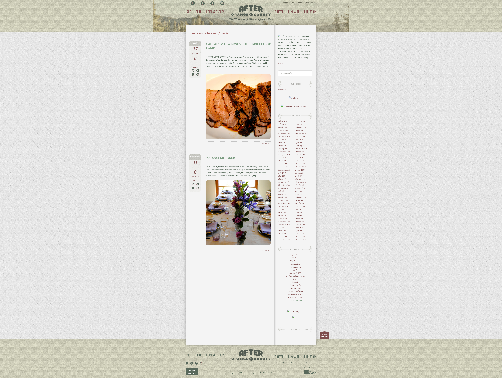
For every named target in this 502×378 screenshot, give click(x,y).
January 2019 (283, 148)
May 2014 (282, 230)
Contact (300, 2)
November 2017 (284, 166)
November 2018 (284, 151)
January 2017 (283, 182)
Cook (199, 12)
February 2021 (283, 121)
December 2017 (301, 163)
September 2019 (284, 136)
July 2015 (282, 209)
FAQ (292, 2)
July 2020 (282, 124)
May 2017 (282, 176)
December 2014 (301, 218)
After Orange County (251, 13)
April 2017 (299, 176)
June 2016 (299, 191)
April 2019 (299, 142)
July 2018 (282, 157)
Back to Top (324, 335)
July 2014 (282, 227)
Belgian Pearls (295, 254)
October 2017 (300, 166)
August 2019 (300, 136)
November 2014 (284, 221)
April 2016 (299, 194)
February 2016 (300, 197)
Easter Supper (195, 156)
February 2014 (300, 233)
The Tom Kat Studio (295, 297)
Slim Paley (295, 282)
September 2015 (284, 206)
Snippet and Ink (295, 285)
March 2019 (282, 145)
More (280, 63)
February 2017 (300, 179)
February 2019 (300, 145)
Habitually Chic (295, 273)
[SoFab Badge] (293, 311)
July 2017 (282, 173)
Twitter (212, 3)
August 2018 (300, 154)
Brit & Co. (295, 257)
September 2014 (284, 224)
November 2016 (284, 185)
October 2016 (300, 185)
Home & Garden (215, 12)
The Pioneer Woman (295, 294)
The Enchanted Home (295, 291)
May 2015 (282, 212)
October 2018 (300, 151)
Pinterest (203, 3)
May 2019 (282, 142)
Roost (295, 279)
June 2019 (299, 139)
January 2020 (283, 130)
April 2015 (299, 212)
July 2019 (282, 139)
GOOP (295, 270)
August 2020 (300, 121)
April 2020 (299, 124)
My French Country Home (295, 276)
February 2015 (300, 215)
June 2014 (299, 227)
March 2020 (282, 127)
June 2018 (299, 157)
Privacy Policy (311, 363)
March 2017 (282, 179)
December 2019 (301, 130)
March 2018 (282, 160)
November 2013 (284, 239)
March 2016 (282, 197)
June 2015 (299, 209)
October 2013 (300, 239)
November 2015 (284, 203)
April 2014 (299, 230)
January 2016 (283, 200)
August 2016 (300, 188)
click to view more (295, 300)
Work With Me (310, 2)
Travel (279, 12)
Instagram (222, 3)
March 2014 (282, 233)
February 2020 (300, 127)
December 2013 (301, 236)
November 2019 (284, 133)
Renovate (294, 12)
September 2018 (284, 154)
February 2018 (300, 160)
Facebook (193, 3)
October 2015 (300, 203)
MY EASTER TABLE (220, 157)
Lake (188, 12)
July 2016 (282, 191)
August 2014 (300, 224)
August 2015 (300, 206)
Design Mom (295, 264)
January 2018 (283, 163)
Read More (266, 144)
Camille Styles (295, 260)
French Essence (295, 267)
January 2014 (283, 236)
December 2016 (301, 182)
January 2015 (283, 218)
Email (280, 89)
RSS (284, 89)
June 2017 (299, 173)
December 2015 (301, 200)
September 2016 (284, 188)
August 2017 (300, 170)
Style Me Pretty (295, 288)
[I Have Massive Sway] (293, 317)
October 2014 (300, 221)
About (285, 2)
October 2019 (300, 133)
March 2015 (282, 215)
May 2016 (282, 194)
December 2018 (301, 148)
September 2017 (284, 170)
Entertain (310, 12)
